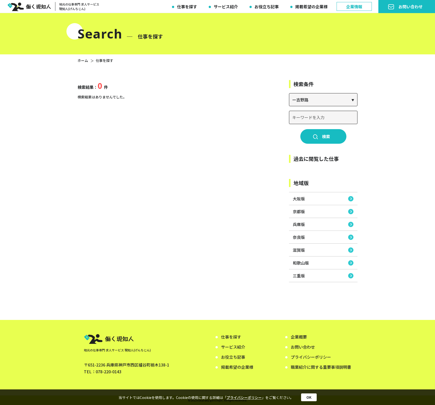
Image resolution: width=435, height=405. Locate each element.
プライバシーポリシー (244, 397)
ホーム (83, 60)
